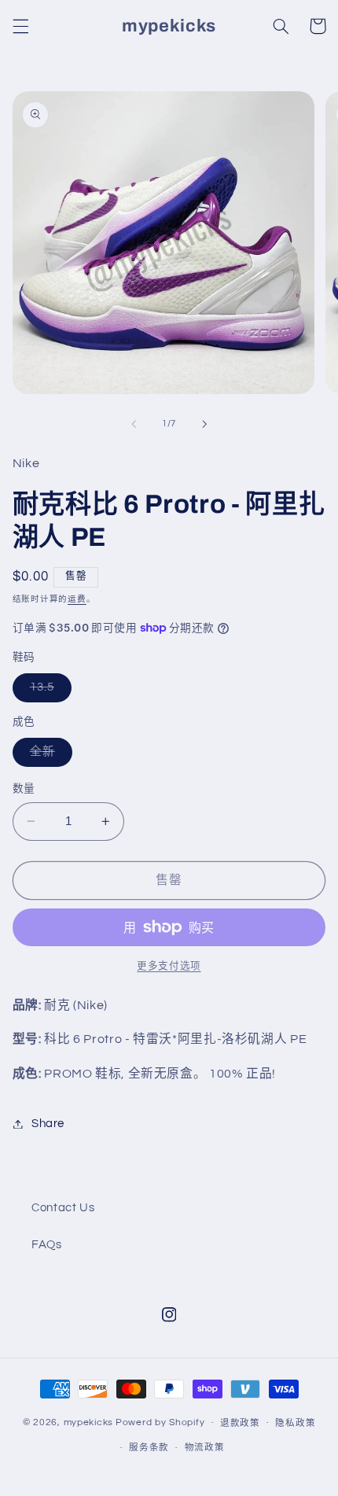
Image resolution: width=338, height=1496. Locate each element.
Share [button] (47, 1123)
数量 (24, 788)
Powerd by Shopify (160, 1422)
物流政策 (205, 1447)
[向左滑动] (133, 424)
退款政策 (240, 1423)
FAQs (46, 1245)
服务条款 (149, 1447)
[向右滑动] (204, 424)
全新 (48, 756)
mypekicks (89, 1422)
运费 (77, 599)
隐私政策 (295, 1423)
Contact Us (62, 1208)
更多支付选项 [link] (168, 966)
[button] (20, 26)
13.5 (48, 691)
